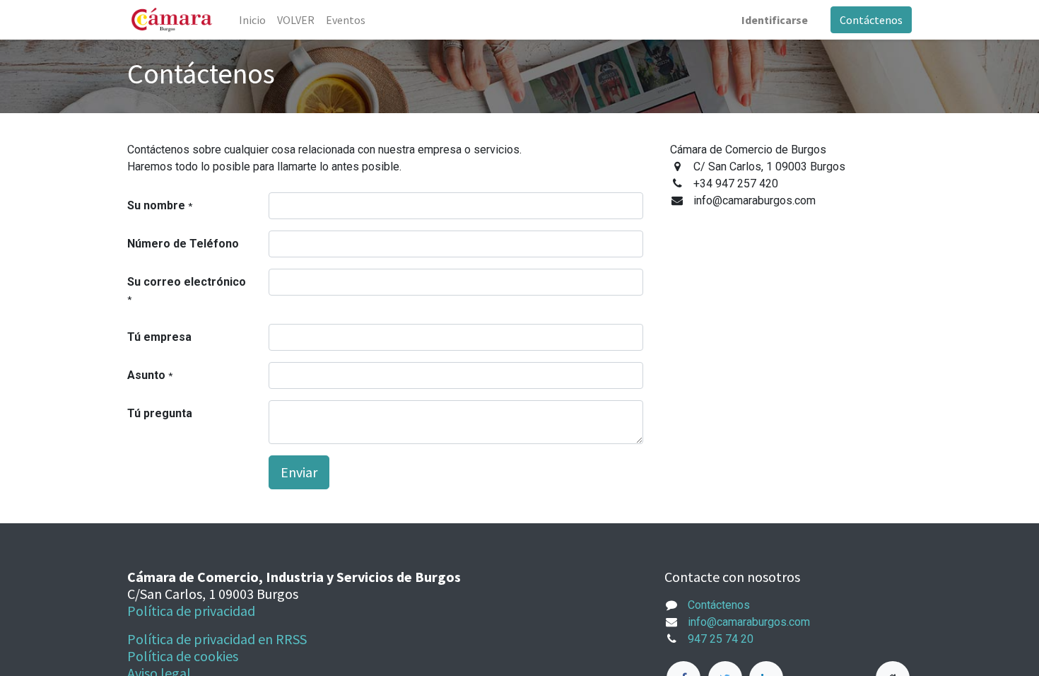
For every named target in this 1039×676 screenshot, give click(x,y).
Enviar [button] (299, 472)
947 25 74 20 (720, 639)
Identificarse (774, 20)
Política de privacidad (191, 610)
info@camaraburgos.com (749, 622)
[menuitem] (252, 20)
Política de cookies (182, 656)
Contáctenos (871, 20)
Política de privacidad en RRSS (217, 639)
